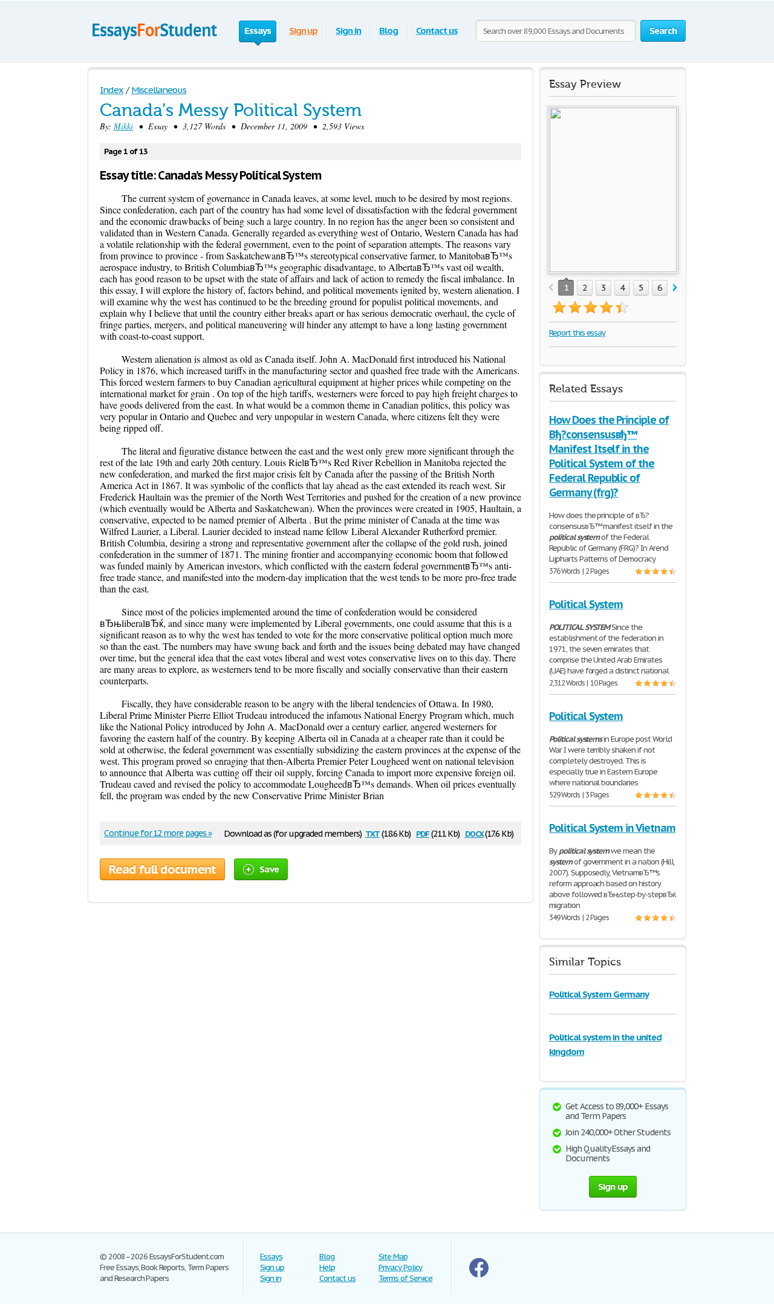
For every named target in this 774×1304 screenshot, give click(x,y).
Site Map (393, 1256)
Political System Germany (599, 994)
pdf (422, 833)
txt (372, 833)
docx (474, 833)
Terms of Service (405, 1278)
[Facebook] (479, 1275)
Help (327, 1267)
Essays (271, 1256)
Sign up (303, 30)
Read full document (162, 869)
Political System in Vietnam (612, 828)
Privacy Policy (400, 1267)
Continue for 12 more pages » (158, 833)
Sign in (348, 30)
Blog (388, 30)
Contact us (437, 30)
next (675, 288)
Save (269, 869)
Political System (586, 604)
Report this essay (577, 333)
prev (550, 288)
